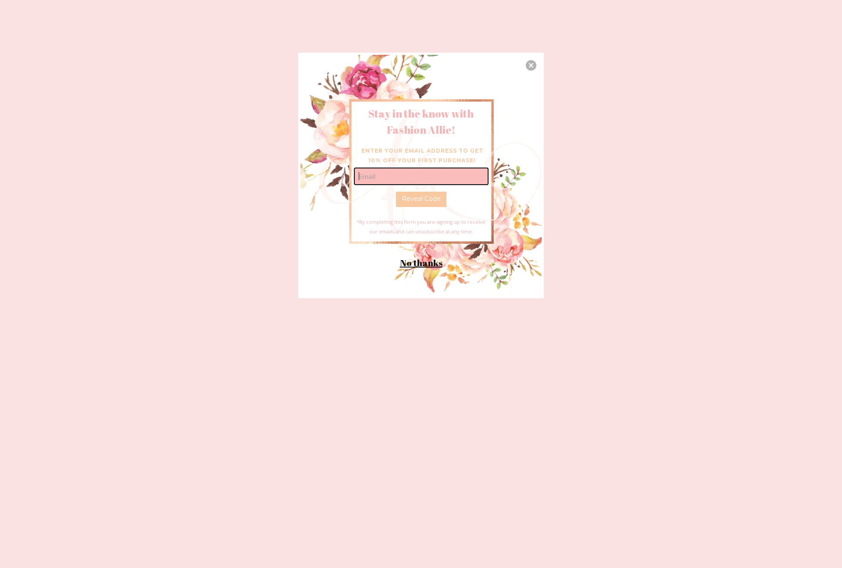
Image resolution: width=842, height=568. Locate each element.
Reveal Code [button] (421, 199)
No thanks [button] (421, 263)
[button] (531, 65)
